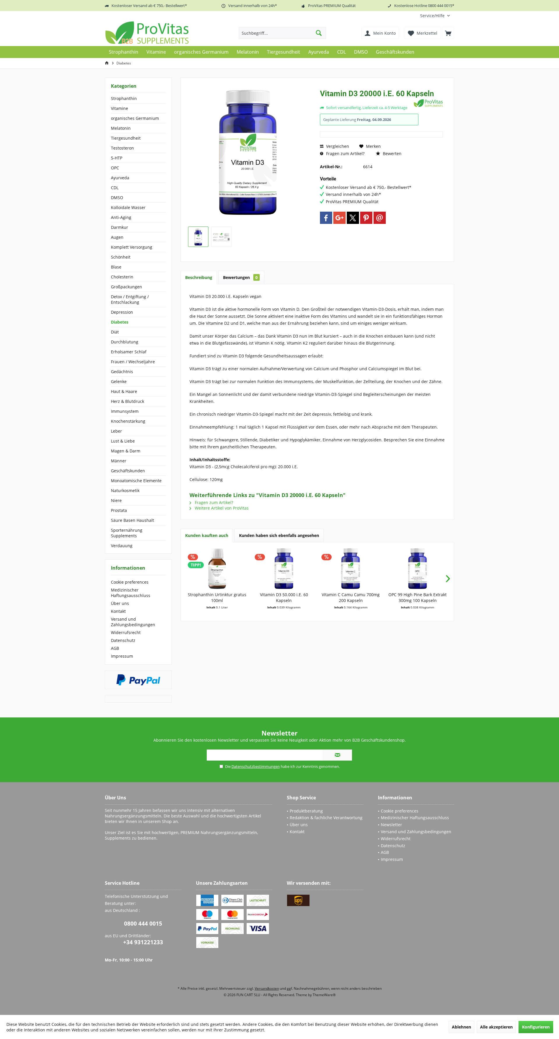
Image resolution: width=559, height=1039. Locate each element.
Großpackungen (126, 286)
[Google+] (339, 218)
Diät (115, 332)
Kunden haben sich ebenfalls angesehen (279, 535)
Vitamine (119, 108)
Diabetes (119, 322)
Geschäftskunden (128, 470)
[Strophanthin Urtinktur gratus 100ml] (217, 568)
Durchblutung (124, 342)
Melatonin (121, 128)
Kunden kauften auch (206, 535)
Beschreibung (198, 277)
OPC (115, 168)
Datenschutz (123, 640)
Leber (116, 431)
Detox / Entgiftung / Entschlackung (130, 299)
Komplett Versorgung (131, 247)
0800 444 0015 (143, 923)
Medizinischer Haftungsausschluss (130, 592)
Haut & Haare (124, 391)
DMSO (117, 197)
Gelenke (119, 381)
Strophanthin (124, 98)
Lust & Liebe (123, 441)
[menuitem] (435, 15)
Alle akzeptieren (496, 1027)
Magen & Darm (125, 451)
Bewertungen (240, 277)
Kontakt (118, 611)
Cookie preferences (129, 582)
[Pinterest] (366, 218)
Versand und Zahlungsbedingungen (133, 621)
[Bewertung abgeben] (366, 101)
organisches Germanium (135, 118)
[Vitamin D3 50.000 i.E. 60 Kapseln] (284, 568)
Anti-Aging (121, 217)
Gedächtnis (122, 371)
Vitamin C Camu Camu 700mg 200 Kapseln (351, 597)
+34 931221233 (143, 942)
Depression (122, 312)
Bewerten (391, 153)
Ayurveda (120, 177)
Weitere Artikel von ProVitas (221, 508)
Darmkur (119, 227)
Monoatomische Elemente (136, 480)
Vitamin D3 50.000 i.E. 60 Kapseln (284, 597)
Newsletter (391, 824)
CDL (114, 187)
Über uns (120, 603)
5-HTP (116, 158)
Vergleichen (337, 146)
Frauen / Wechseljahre (133, 361)
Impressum (122, 656)
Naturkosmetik (125, 490)
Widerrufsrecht (126, 632)
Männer (118, 461)
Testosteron (122, 148)
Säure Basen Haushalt (132, 520)
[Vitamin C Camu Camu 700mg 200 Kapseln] (350, 568)
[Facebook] (326, 218)
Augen (117, 237)
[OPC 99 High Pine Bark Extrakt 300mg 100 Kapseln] (417, 568)
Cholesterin (122, 277)
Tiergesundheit (126, 138)
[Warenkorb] (448, 33)
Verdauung (121, 545)
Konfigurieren (536, 1027)
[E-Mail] (380, 218)
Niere (116, 500)
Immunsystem (125, 411)
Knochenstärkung (128, 421)
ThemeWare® (324, 994)
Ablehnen (461, 1027)
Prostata (119, 510)
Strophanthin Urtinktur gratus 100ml (217, 597)
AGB (115, 648)
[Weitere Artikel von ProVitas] (428, 103)
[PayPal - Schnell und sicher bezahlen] (138, 679)
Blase (116, 267)
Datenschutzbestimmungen (255, 766)
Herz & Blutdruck (127, 401)
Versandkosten (267, 988)
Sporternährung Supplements (126, 532)
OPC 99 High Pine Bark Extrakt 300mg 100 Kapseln (417, 597)
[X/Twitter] (353, 218)
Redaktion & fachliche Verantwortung (326, 817)
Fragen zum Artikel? (345, 153)
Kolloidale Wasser (128, 207)
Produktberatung (306, 811)
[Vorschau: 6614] (198, 237)
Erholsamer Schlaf (128, 351)
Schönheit (120, 257)
